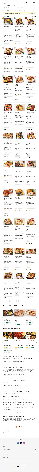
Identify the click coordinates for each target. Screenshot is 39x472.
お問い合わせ (5, 432)
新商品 (8, 377)
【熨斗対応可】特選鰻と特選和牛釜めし (8, 199)
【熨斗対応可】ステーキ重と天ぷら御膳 (8, 229)
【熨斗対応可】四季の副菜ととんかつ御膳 (30, 113)
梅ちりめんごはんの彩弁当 (8, 140)
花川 (20, 388)
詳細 (16, 37)
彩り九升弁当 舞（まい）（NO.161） (30, 141)
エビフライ (4, 370)
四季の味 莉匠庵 (6, 60)
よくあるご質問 (5, 430)
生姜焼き (9, 369)
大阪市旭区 (24, 400)
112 (26, 301)
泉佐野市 (15, 407)
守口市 (4, 407)
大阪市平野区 (10, 404)
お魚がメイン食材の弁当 (6, 363)
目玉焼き (30, 369)
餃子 (7, 371)
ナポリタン (24, 370)
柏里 (8, 388)
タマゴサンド (30, 371)
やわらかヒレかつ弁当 (29, 197)
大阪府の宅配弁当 (18, 436)
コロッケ (13, 370)
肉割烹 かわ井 (6, 284)
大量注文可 (17, 377)
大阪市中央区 (19, 404)
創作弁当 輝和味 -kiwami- (7, 171)
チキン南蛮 (16, 369)
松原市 (29, 407)
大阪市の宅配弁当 (23, 436)
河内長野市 (25, 407)
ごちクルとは (5, 428)
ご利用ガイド (22, 428)
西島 (17, 388)
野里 (19, 388)
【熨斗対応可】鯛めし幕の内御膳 (8, 57)
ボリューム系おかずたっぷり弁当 (30, 27)
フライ (30, 370)
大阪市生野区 (20, 400)
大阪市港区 (22, 399)
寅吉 (16, 88)
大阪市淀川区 (25, 402)
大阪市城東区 (29, 400)
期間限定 (11, 377)
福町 (26, 388)
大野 (4, 388)
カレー (24, 371)
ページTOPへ (19, 439)
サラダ (15, 370)
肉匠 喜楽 (17, 172)
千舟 (11, 388)
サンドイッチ (23, 358)
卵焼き (14, 369)
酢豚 (12, 371)
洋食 (4, 358)
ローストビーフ (5, 371)
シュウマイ (10, 371)
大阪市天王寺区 (32, 399)
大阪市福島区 (10, 399)
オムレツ (10, 370)
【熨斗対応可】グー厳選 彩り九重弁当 (8, 113)
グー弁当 (5, 116)
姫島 (23, 388)
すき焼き (11, 369)
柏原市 (9, 409)
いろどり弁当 (17, 112)
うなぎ (31, 358)
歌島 (3, 388)
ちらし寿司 (21, 371)
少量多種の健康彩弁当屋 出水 (8, 143)
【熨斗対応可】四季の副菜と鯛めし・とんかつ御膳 (30, 281)
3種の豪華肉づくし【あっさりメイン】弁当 (19, 141)
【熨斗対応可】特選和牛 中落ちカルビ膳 (19, 169)
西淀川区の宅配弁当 (29, 436)
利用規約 (21, 430)
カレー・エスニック (18, 358)
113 (29, 301)
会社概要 (14, 468)
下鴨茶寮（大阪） (29, 320)
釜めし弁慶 (5, 202)
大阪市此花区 (14, 399)
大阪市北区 (14, 404)
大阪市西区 (18, 399)
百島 (25, 388)
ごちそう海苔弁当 (17, 197)
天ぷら (19, 369)
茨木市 (9, 407)
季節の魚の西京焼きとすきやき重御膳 (30, 169)
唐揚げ (22, 369)
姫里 (22, 388)
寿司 (15, 358)
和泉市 (4, 409)
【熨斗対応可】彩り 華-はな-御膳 (19, 57)
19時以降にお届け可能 (31, 377)
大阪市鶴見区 (30, 402)
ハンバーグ (27, 370)
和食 (3, 358)
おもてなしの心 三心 (29, 172)
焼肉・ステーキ (9, 358)
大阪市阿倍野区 (5, 402)
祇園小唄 (27, 256)
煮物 (20, 369)
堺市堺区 (23, 404)
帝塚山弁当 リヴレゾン (7, 320)
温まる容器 (20, 377)
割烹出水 (5, 31)
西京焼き (6, 369)
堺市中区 (26, 404)
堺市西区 (33, 404)
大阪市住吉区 (10, 402)
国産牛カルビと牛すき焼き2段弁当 (8, 281)
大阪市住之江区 (5, 404)
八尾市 (12, 407)
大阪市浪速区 (5, 400)
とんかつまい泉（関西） (30, 87)
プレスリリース (24, 468)
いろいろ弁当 (28, 56)
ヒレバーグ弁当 (28, 84)
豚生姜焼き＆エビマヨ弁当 (19, 280)
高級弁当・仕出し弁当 (5, 382)
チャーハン (14, 371)
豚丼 (26, 369)
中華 (6, 358)
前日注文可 (13, 377)
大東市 (32, 407)
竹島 (10, 388)
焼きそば (33, 369)
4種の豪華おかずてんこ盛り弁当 (19, 27)
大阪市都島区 (5, 399)
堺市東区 (30, 404)
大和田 (7, 388)
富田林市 (18, 407)
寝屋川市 (22, 407)
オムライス (7, 370)
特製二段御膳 (6, 168)
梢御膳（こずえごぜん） (7, 256)
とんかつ (13, 358)
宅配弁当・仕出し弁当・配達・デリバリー (9, 436)
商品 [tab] (8, 10)
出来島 (14, 388)
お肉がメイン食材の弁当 (12, 363)
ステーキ (18, 370)
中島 (16, 388)
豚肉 (19, 371)
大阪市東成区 (15, 400)
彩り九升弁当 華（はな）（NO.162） (30, 227)
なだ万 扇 (16, 226)
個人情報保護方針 (18, 468)
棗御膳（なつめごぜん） (18, 256)
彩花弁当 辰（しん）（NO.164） (18, 85)
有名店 (6, 377)
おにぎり (26, 358)
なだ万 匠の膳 (6, 84)
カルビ (17, 371)
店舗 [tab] (19, 10)
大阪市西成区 (20, 402)
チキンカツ (20, 370)
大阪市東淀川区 (10, 400)
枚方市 (7, 407)
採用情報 (21, 468)
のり (24, 369)
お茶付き (4, 377)
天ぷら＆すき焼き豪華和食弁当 (8, 28)
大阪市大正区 (27, 399)
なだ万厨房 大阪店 (6, 87)
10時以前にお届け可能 (25, 377)
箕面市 (7, 409)
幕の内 (29, 358)
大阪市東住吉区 (15, 402)
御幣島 (28, 388)
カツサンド (27, 371)
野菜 (31, 370)
